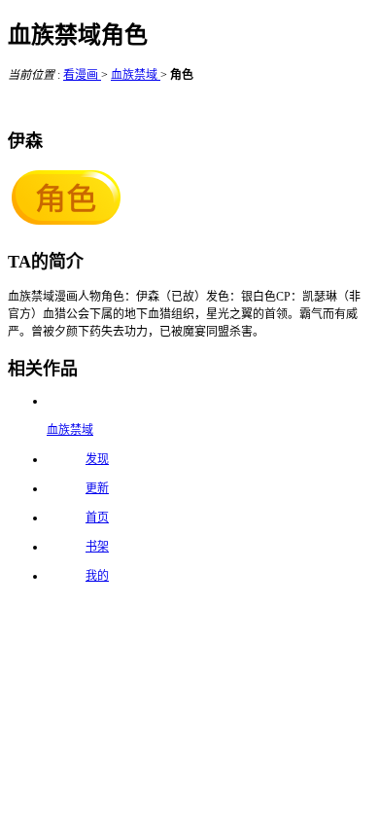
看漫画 (82, 75)
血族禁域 (135, 75)
